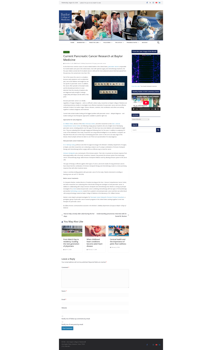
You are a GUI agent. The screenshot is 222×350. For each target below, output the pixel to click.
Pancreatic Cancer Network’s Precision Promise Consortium (107, 197)
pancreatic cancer (101, 63)
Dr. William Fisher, (68, 123)
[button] (85, 42)
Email (64, 299)
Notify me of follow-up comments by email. (76, 319)
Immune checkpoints (69, 153)
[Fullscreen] (158, 109)
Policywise (106, 42)
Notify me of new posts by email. (72, 324)
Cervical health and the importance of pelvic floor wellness (118, 241)
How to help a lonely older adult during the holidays (79, 215)
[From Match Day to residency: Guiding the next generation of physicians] (72, 227)
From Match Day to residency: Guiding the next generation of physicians (71, 242)
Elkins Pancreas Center (88, 123)
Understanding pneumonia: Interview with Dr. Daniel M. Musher (112, 215)
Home (72, 42)
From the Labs (136, 86)
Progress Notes (132, 42)
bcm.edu (144, 42)
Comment (65, 267)
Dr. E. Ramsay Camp (69, 145)
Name (64, 291)
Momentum (81, 42)
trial (74, 189)
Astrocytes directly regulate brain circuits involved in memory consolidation (94, 3)
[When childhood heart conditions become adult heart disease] (95, 227)
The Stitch (118, 42)
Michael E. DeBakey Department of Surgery (86, 63)
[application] (146, 103)
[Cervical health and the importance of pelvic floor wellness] (118, 227)
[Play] (134, 109)
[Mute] (155, 109)
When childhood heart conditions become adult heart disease (95, 242)
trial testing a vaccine (76, 191)
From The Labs (94, 42)
